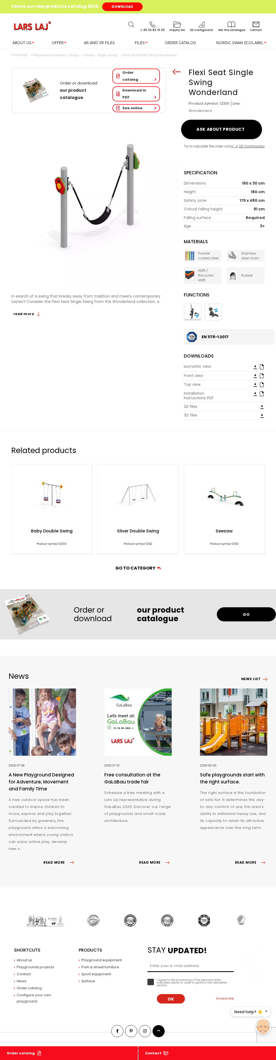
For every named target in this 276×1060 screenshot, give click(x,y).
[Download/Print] (255, 366)
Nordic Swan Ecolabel (240, 42)
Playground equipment (101, 960)
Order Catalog (180, 42)
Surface (88, 981)
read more (24, 314)
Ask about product (221, 129)
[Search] (131, 24)
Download (122, 6)
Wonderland (200, 110)
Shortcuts (27, 950)
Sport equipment (96, 974)
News (21, 981)
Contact (153, 1053)
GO (246, 614)
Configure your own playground (34, 998)
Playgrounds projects (35, 967)
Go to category (136, 568)
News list (251, 679)
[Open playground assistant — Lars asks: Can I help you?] (263, 1026)
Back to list (176, 72)
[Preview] (262, 366)
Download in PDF (134, 94)
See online (132, 108)
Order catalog (130, 76)
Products (90, 950)
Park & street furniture (100, 967)
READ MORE (54, 862)
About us (22, 42)
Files (140, 42)
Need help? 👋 (248, 1012)
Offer (58, 42)
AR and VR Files (99, 42)
